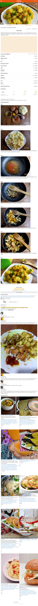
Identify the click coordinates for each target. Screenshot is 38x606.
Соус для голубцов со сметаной (25, 416)
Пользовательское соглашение (18, 603)
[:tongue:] (19, 307)
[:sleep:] (23, 307)
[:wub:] (22, 307)
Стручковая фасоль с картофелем (7, 415)
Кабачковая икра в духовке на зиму (7, 459)
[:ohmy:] (2, 307)
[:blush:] (16, 307)
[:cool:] (14, 307)
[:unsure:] (11, 307)
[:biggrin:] (15, 307)
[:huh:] (27, 307)
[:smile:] (17, 307)
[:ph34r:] (3, 307)
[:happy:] (10, 307)
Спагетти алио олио (4, 583)
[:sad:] (8, 307)
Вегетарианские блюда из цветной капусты (8, 295)
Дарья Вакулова (34, 28)
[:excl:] (4, 307)
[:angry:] (20, 307)
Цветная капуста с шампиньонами (7, 496)
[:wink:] (5, 307)
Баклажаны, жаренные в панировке (25, 493)
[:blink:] (7, 307)
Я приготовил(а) (19, 292)
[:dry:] (25, 307)
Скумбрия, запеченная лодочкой (25, 451)
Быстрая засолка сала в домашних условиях (27, 534)
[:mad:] (1, 307)
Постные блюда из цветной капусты (22, 295)
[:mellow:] (21, 307)
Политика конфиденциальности (19, 604)
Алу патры (3, 539)
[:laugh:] (26, 307)
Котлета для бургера (22, 588)
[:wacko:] (9, 307)
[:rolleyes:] (13, 307)
